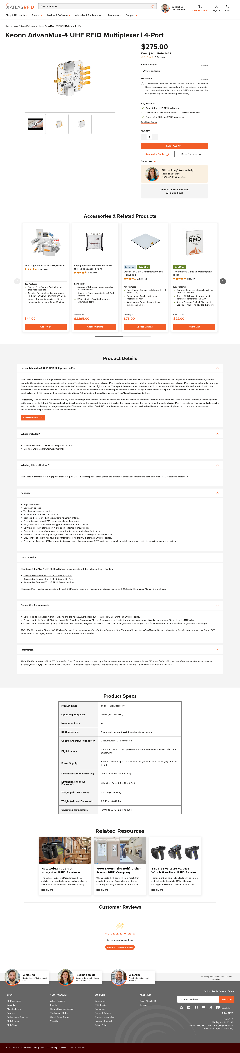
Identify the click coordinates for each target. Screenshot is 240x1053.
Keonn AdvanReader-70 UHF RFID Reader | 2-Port (48, 579)
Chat (183, 177)
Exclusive (129, 267)
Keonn (144, 53)
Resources (113, 15)
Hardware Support (103, 1021)
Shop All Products (15, 15)
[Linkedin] (188, 1007)
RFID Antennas (14, 1001)
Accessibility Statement (56, 1048)
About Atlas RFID (148, 1001)
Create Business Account (62, 1009)
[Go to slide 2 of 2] (17, 281)
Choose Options (95, 326)
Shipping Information (105, 1017)
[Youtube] (203, 1007)
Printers (11, 1013)
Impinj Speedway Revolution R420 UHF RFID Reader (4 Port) (93, 267)
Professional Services (17, 1017)
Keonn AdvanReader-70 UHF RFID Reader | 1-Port (47, 575)
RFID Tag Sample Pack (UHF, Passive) (45, 265)
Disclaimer (174, 78)
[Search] (153, 6)
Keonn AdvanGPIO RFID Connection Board (51, 661)
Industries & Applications (88, 15)
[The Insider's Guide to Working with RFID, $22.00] (194, 242)
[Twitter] (210, 1007)
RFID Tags (12, 1025)
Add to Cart (171, 146)
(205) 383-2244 (169, 177)
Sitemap (27, 1048)
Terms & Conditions (77, 1048)
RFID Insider (101, 1005)
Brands (35, 15)
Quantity (145, 130)
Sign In (53, 1005)
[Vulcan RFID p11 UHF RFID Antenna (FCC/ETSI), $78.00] (145, 242)
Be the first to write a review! (120, 947)
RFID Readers (13, 1021)
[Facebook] (196, 1007)
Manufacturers (14, 1009)
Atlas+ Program (57, 1001)
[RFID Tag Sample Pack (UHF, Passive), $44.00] (45, 242)
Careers (143, 1005)
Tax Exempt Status (59, 1013)
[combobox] (90, 6)
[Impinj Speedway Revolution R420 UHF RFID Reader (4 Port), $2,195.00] (95, 242)
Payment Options (103, 1013)
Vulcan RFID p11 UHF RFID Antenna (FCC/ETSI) (143, 273)
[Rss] (181, 1007)
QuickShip (143, 267)
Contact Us (100, 1001)
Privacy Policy (39, 1048)
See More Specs (149, 122)
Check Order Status (59, 1017)
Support (130, 15)
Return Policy (101, 1025)
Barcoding (12, 1005)
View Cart (54, 1021)
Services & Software (57, 15)
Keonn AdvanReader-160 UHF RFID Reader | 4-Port (48, 582)
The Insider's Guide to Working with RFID (192, 273)
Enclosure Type (174, 64)
